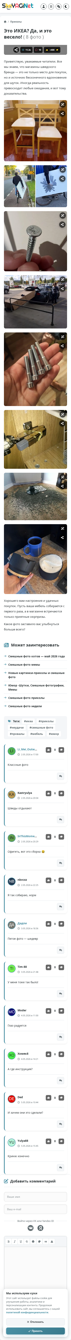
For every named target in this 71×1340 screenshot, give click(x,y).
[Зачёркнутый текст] (27, 1241)
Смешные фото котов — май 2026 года (36, 656)
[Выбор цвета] (39, 1241)
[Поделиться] (16, 50)
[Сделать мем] (63, 104)
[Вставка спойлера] (52, 1241)
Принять (37, 1331)
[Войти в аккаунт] (44, 6)
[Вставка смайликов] (33, 1241)
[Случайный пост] (59, 6)
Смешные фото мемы (24, 664)
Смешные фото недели (25, 706)
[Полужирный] (8, 1241)
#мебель (36, 734)
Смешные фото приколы (26, 698)
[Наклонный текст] (14, 1241)
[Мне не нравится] (57, 49)
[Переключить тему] (66, 6)
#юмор (54, 734)
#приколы (46, 721)
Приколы (16, 21)
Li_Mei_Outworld (29, 749)
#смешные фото (41, 727)
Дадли (22, 923)
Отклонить (37, 1321)
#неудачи (17, 727)
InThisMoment (27, 836)
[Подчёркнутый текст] (21, 1241)
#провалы (17, 734)
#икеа (28, 721)
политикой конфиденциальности (27, 1312)
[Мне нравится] (47, 49)
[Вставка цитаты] (46, 1241)
